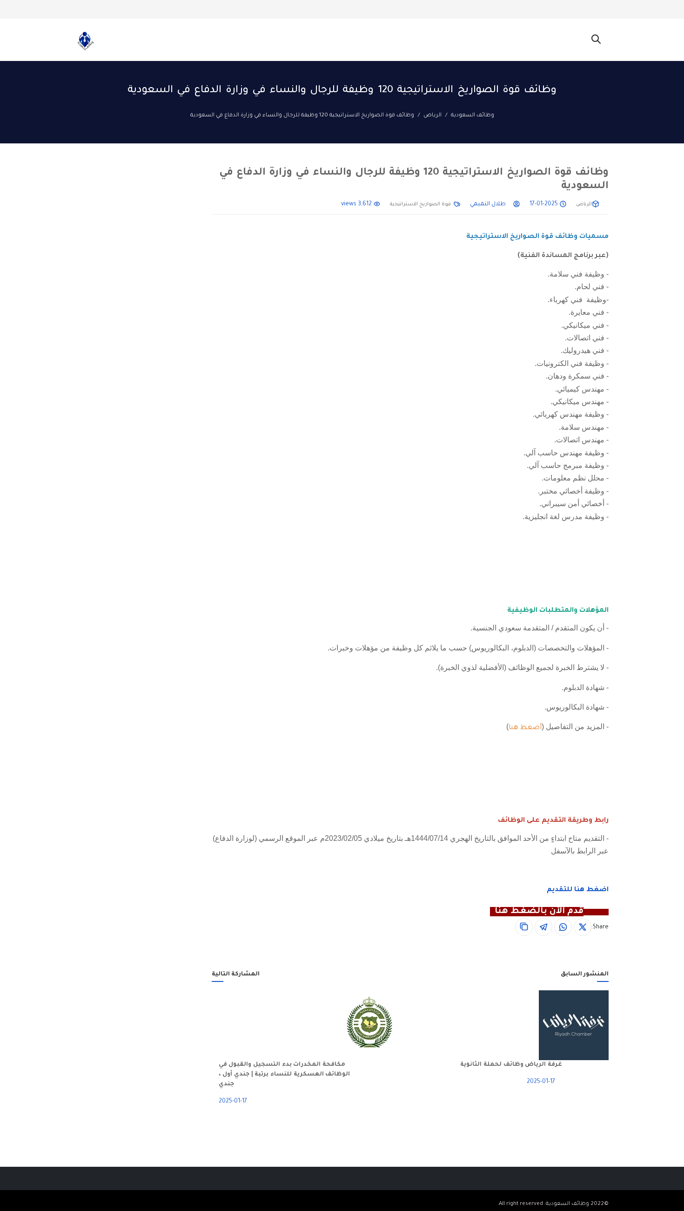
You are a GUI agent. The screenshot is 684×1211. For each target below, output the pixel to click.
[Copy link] (523, 927)
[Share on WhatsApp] (563, 927)
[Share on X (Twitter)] (582, 927)
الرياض (432, 116)
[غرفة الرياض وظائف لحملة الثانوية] (585, 1025)
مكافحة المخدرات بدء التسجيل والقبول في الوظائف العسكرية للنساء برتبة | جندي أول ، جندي (284, 1075)
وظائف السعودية (472, 116)
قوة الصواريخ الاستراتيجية (420, 204)
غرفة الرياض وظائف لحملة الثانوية (511, 1065)
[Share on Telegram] (543, 927)
